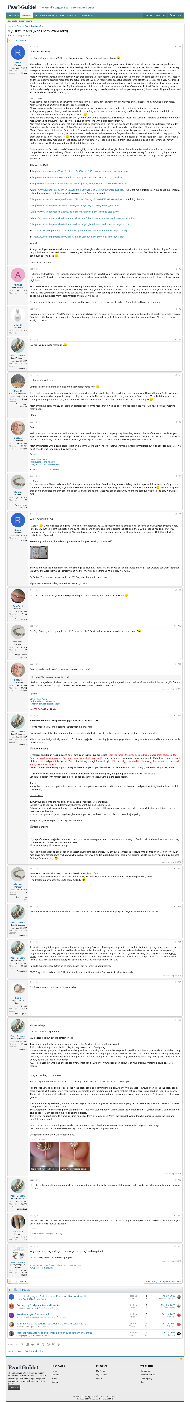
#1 (180, 46)
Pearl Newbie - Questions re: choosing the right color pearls (51, 1323)
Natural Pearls (40, 1299)
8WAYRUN (109, 1399)
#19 (179, 1215)
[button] (18, 15)
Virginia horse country (21, 506)
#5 (180, 375)
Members (84, 15)
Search (55, 1382)
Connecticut (22, 368)
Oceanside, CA (21, 619)
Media (54, 1378)
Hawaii (24, 73)
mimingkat (20, 1308)
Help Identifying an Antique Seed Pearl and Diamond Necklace (53, 1296)
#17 (179, 1020)
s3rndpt (19, 1335)
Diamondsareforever (166, 1298)
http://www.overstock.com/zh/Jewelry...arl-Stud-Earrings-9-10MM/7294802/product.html (78, 189)
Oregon (23, 448)
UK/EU (24, 1275)
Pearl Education (44, 15)
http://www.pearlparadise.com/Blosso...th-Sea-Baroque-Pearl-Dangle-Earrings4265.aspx (79, 236)
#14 (179, 906)
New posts (12, 20)
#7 (180, 476)
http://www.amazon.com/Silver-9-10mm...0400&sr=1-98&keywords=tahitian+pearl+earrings (80, 171)
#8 (180, 514)
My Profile (100, 1371)
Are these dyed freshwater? (32, 1314)
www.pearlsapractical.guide (41, 1268)
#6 (180, 422)
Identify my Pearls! (60, 1317)
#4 (180, 339)
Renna (12, 35)
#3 (180, 309)
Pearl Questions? (46, 1308)
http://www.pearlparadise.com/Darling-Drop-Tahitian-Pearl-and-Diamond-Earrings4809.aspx (81, 230)
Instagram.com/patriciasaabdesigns (45, 464)
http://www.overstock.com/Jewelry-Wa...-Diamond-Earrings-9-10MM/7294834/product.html (79, 199)
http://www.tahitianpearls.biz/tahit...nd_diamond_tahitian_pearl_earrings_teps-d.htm (75, 211)
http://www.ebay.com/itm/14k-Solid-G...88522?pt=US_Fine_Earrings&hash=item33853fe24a (79, 183)
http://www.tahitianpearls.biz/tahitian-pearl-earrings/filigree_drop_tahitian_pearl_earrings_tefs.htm (83, 217)
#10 (179, 626)
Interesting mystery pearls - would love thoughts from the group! (54, 1332)
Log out (99, 1378)
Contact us (145, 1371)
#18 (179, 1180)
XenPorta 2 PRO (83, 1399)
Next (22, 40)
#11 (179, 664)
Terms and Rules (147, 1374)
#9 (180, 590)
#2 (180, 269)
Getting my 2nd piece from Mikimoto (38, 1305)
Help (142, 1382)
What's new (66, 15)
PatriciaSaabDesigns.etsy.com (42, 462)
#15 (179, 942)
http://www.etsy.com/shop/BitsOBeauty (46, 1233)
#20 (179, 1246)
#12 (179, 715)
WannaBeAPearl (23, 1326)
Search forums (25, 20)
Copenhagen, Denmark (21, 405)
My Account (101, 1374)
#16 (179, 982)
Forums (26, 15)
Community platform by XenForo (95, 1396)
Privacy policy (146, 1378)
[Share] (176, 46)
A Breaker (171, 1317)
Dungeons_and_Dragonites (27, 1317)
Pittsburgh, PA (21, 1013)
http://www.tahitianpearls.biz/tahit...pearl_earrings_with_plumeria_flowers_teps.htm (75, 205)
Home (12, 15)
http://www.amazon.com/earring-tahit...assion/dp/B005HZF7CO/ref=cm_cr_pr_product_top (79, 177)
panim (19, 1299)
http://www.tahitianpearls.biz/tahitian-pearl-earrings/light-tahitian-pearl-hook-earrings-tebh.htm (81, 224)
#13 (179, 868)
